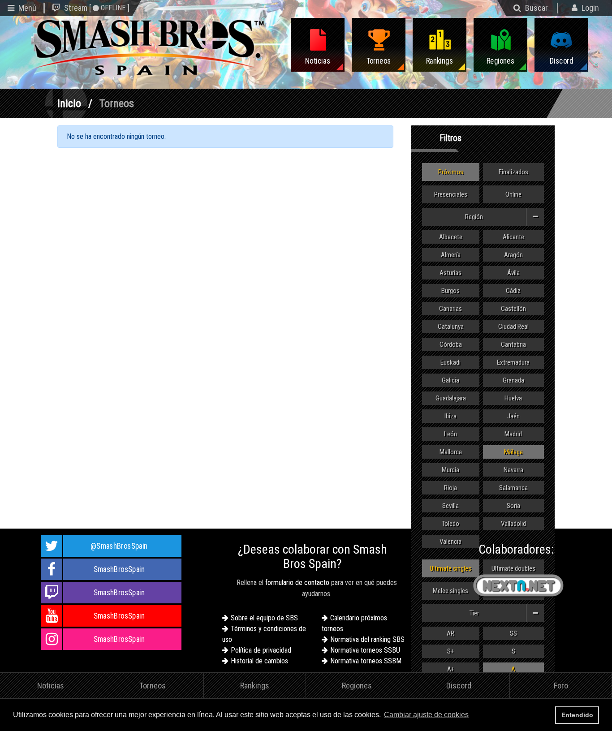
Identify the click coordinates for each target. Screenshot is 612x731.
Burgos (450, 291)
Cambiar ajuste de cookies (426, 714)
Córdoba (451, 344)
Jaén (513, 416)
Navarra (513, 470)
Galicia (450, 380)
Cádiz (513, 291)
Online (513, 194)
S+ (450, 651)
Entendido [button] (577, 714)
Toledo (450, 524)
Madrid (513, 434)
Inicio (69, 103)
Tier (474, 613)
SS (513, 633)
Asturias (450, 273)
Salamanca (513, 488)
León (450, 434)
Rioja (450, 488)
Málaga (513, 452)
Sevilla (450, 506)
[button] (473, 715)
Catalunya (451, 326)
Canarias (450, 309)
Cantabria (513, 344)
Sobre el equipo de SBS (264, 618)
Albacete (450, 237)
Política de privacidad (261, 650)
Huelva (513, 398)
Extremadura (513, 362)
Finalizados (513, 172)
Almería (451, 255)
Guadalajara (450, 398)
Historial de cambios (259, 661)
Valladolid (513, 524)
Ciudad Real (513, 326)
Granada (513, 380)
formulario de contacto (297, 582)
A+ (450, 669)
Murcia (450, 470)
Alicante (513, 237)
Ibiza (450, 416)
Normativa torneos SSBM (365, 661)
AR (450, 633)
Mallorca (451, 452)
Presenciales (450, 194)
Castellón (513, 309)
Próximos (450, 172)
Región (474, 217)
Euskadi (450, 362)
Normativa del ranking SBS (367, 639)
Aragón (513, 255)
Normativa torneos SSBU (365, 650)
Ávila (513, 273)
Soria (513, 506)
